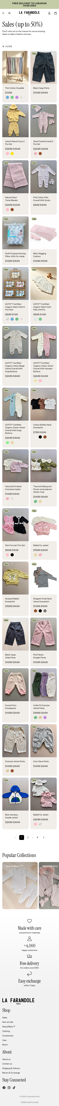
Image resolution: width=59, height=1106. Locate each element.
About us (6, 1059)
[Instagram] (9, 1087)
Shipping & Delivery (11, 1068)
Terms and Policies (29, 1102)
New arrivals (7, 1022)
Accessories (7, 1035)
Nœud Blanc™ (8, 1026)
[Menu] (3, 13)
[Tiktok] (14, 1087)
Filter (8, 46)
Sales (4, 1017)
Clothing (6, 1031)
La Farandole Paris (32, 1096)
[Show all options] (21, 97)
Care (4, 1040)
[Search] (9, 13)
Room (5, 1044)
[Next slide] (53, 886)
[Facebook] (4, 1087)
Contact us (7, 1063)
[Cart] (55, 13)
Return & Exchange (11, 1072)
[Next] (44, 837)
